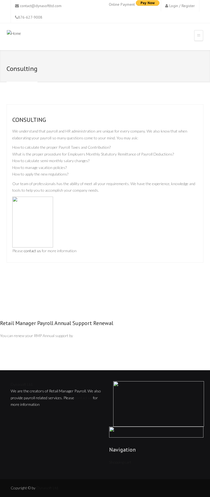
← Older (18, 286)
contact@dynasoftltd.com (41, 5)
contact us (32, 250)
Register (188, 5)
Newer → (191, 286)
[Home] (14, 34)
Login (173, 5)
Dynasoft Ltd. (22, 384)
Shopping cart (120, 462)
